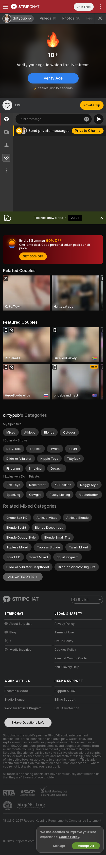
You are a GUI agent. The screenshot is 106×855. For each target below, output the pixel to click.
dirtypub (11, 415)
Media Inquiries (20, 649)
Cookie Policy (69, 837)
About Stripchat (20, 624)
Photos (71, 18)
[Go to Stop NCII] (31, 806)
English (83, 599)
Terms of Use (64, 632)
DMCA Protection (66, 708)
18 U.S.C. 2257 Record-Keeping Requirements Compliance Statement (52, 820)
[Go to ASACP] (28, 793)
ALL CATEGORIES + (22, 577)
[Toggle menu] (5, 6)
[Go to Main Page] (32, 6)
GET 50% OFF (33, 256)
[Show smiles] (86, 119)
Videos (48, 18)
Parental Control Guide (70, 658)
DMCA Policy (63, 641)
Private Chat (86, 131)
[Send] (99, 119)
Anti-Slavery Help (66, 667)
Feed (90, 18)
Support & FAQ (64, 691)
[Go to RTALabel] (9, 793)
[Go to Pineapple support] (8, 805)
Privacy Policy (64, 624)
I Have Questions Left (28, 722)
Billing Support (64, 699)
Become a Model (16, 691)
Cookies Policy (65, 649)
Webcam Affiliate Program (22, 708)
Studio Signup (14, 699)
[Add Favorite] (7, 105)
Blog (12, 632)
